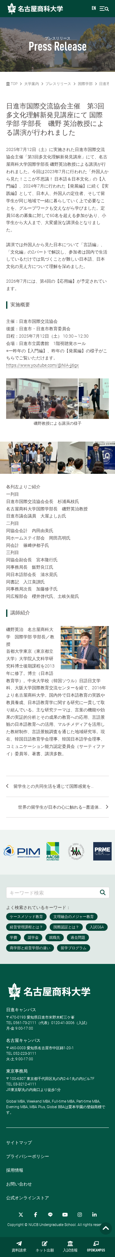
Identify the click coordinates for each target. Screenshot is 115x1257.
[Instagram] (79, 1214)
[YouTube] (65, 1214)
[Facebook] (35, 1214)
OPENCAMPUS (96, 1250)
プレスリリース (58, 84)
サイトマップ (19, 1142)
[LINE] (50, 1214)
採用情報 (14, 1170)
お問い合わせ (19, 1184)
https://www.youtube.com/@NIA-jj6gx (42, 365)
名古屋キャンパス (23, 1040)
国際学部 (85, 84)
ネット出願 (45, 1250)
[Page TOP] (106, 1228)
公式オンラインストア (27, 1197)
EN (94, 8)
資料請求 (19, 1250)
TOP (13, 84)
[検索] (102, 892)
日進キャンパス (21, 1009)
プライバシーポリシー (27, 1156)
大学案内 (31, 84)
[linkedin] (94, 1214)
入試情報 (70, 1250)
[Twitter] (20, 1214)
